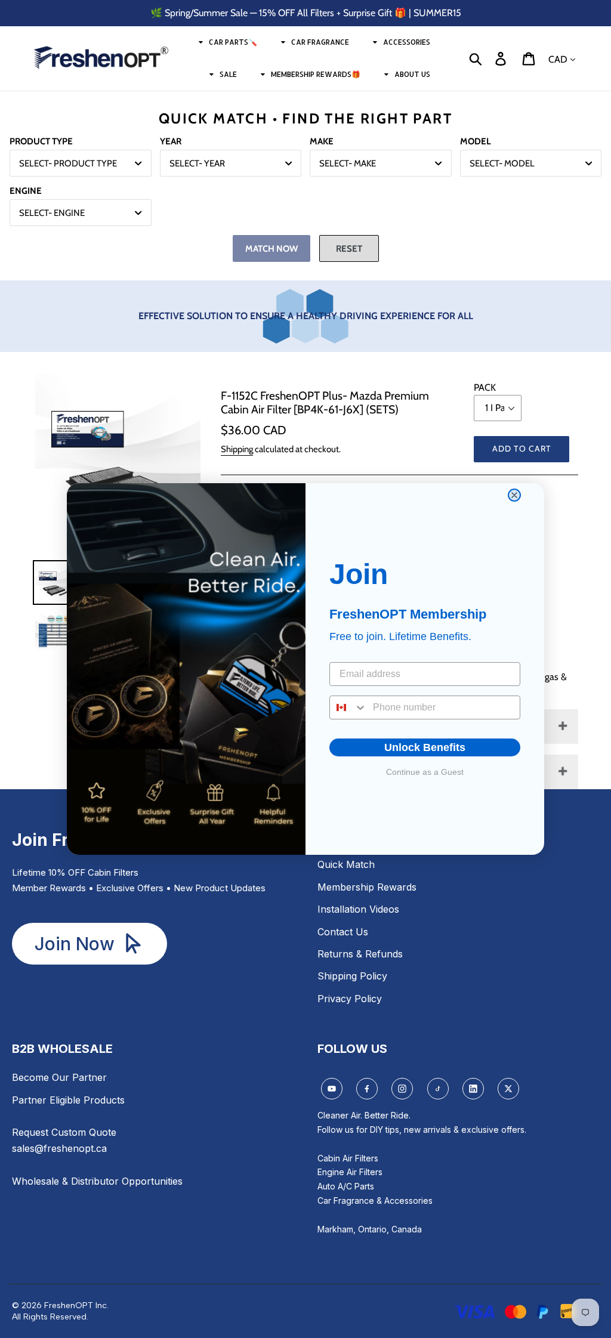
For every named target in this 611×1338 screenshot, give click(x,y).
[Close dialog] (514, 495)
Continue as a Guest (425, 772)
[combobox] (348, 707)
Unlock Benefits (424, 747)
